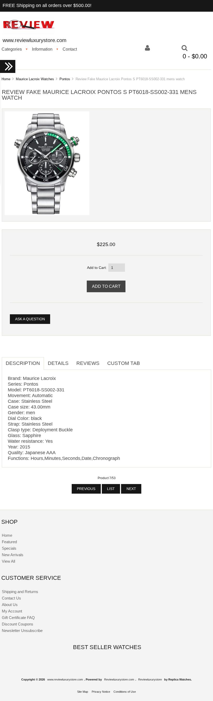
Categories (12, 49)
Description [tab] (23, 363)
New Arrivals (12, 555)
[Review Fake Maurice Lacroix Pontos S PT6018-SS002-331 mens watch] (47, 214)
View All (8, 561)
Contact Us (11, 598)
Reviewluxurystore (150, 679)
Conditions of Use (125, 691)
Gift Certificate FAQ (18, 617)
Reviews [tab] (87, 363)
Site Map (82, 691)
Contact (70, 49)
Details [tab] (58, 363)
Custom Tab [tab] (123, 363)
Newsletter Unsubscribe (22, 630)
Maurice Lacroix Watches (35, 79)
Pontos (64, 79)
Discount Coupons (17, 624)
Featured (9, 542)
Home (6, 79)
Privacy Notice (101, 691)
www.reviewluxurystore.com (65, 679)
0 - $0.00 (195, 56)
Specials (9, 548)
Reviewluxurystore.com (119, 679)
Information (42, 49)
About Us (10, 604)
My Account (12, 611)
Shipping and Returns (20, 591)
